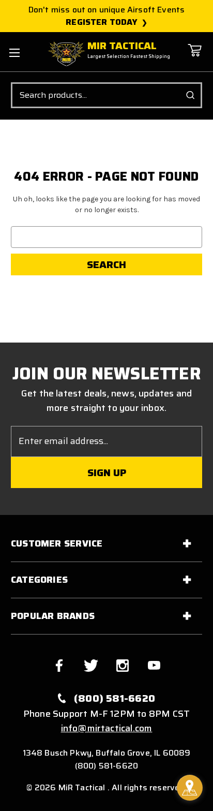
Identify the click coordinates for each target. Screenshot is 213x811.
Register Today (102, 22)
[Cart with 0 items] (194, 57)
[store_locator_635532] (190, 788)
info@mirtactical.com (107, 728)
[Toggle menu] (14, 52)
